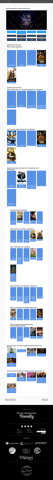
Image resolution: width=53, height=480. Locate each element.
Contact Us (19, 430)
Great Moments (35, 1)
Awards (30, 1)
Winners (28, 429)
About (18, 429)
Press (44, 1)
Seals (47, 1)
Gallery (40, 1)
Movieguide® (19, 432)
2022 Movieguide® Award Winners (10, 399)
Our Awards (29, 430)
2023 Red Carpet (45, 399)
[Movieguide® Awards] (7, 1)
